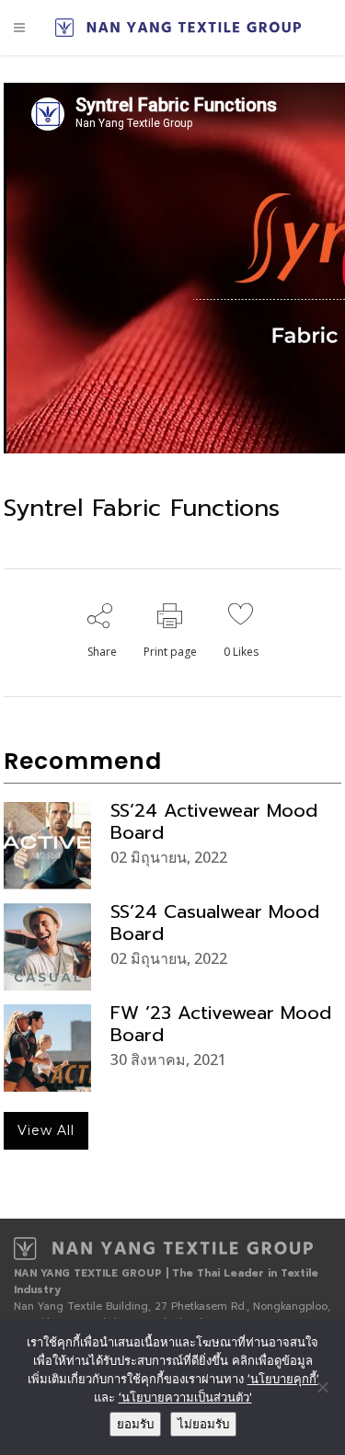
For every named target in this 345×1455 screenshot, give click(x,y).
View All (46, 1130)
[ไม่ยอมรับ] (322, 1387)
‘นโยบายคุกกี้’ (282, 1378)
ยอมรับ (135, 1424)
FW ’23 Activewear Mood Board (220, 1023)
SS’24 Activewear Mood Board (213, 821)
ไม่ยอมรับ (203, 1424)
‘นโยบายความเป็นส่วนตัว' (185, 1397)
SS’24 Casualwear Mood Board (214, 922)
